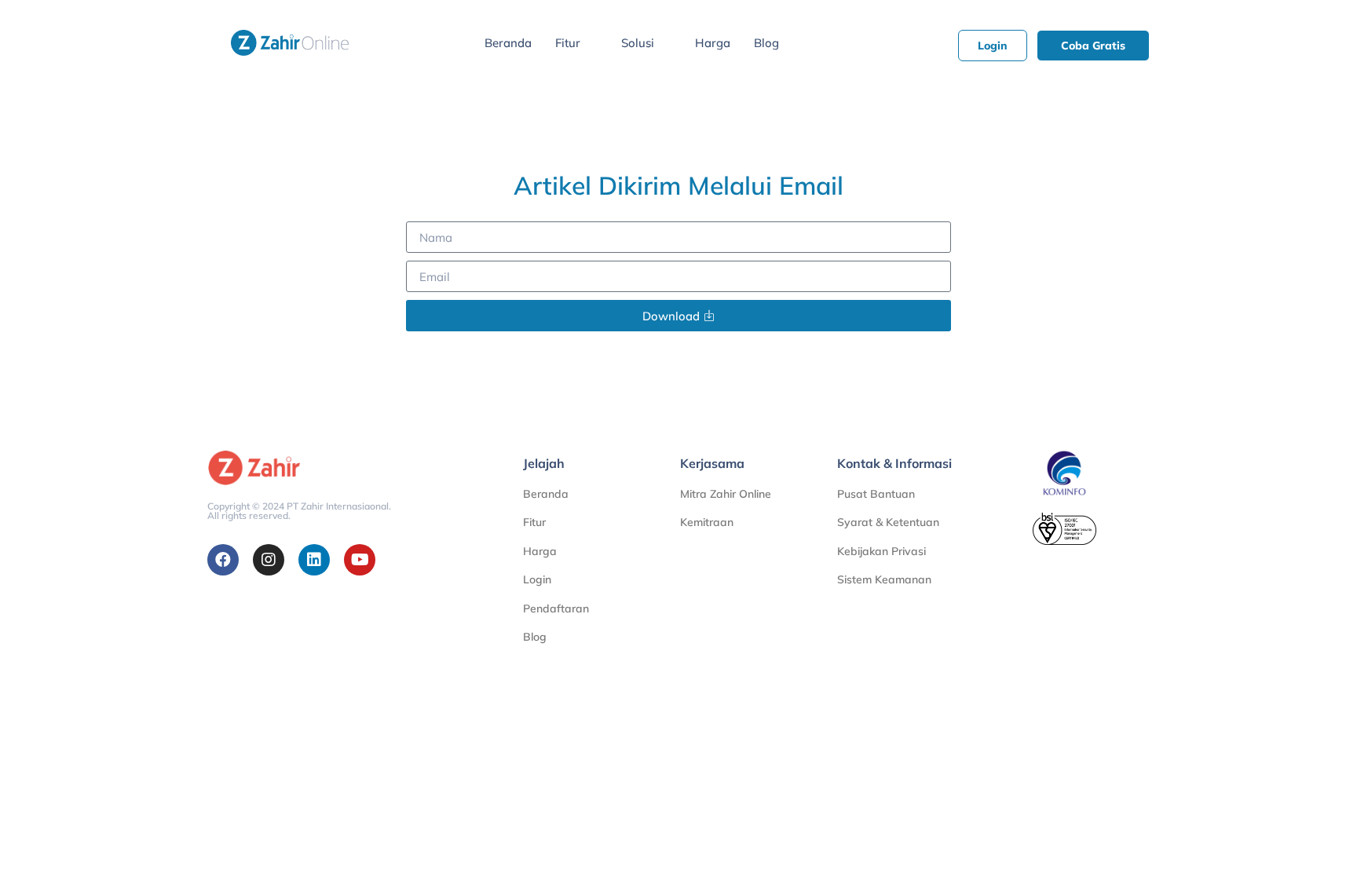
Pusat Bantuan (876, 494)
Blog (766, 42)
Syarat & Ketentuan (888, 522)
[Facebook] (223, 560)
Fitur (567, 42)
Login (537, 579)
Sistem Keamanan (884, 579)
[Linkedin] (314, 560)
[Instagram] (268, 560)
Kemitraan (706, 522)
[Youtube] (359, 560)
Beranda (508, 42)
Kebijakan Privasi (881, 551)
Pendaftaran (556, 608)
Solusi (637, 42)
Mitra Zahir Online (725, 494)
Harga (712, 42)
